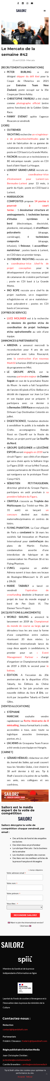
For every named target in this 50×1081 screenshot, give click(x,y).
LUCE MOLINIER (16, 318)
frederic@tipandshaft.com (34, 1041)
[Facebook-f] (18, 3)
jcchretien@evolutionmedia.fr (17, 1060)
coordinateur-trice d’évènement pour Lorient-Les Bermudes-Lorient (28, 179)
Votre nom (12, 883)
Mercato (30, 60)
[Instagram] (27, 3)
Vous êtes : (12, 903)
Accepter (21, 1077)
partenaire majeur (27, 376)
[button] (44, 10)
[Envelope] (32, 3)
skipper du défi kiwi (28, 76)
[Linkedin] (23, 3)
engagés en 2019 (33, 452)
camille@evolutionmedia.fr (34, 1064)
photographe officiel (28, 103)
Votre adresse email (16, 873)
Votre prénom (13, 893)
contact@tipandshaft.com (15, 1029)
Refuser (29, 1077)
